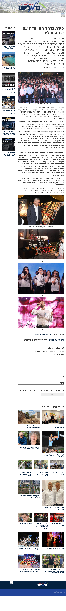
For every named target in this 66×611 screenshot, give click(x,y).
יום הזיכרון (38, 334)
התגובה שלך (59, 354)
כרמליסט (61, 340)
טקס (43, 334)
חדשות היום (53, 340)
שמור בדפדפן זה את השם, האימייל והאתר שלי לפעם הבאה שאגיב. (41, 390)
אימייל (62, 383)
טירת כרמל (49, 334)
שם (63, 376)
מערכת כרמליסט (59, 68)
